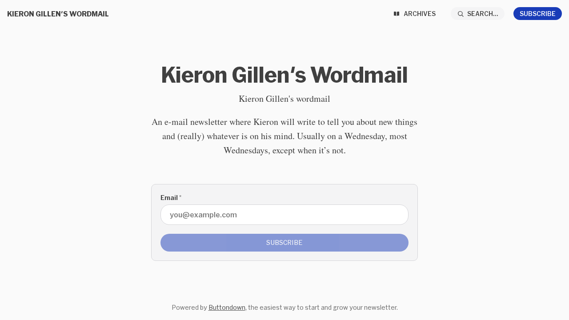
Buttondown (226, 307)
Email (170, 197)
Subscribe (538, 13)
